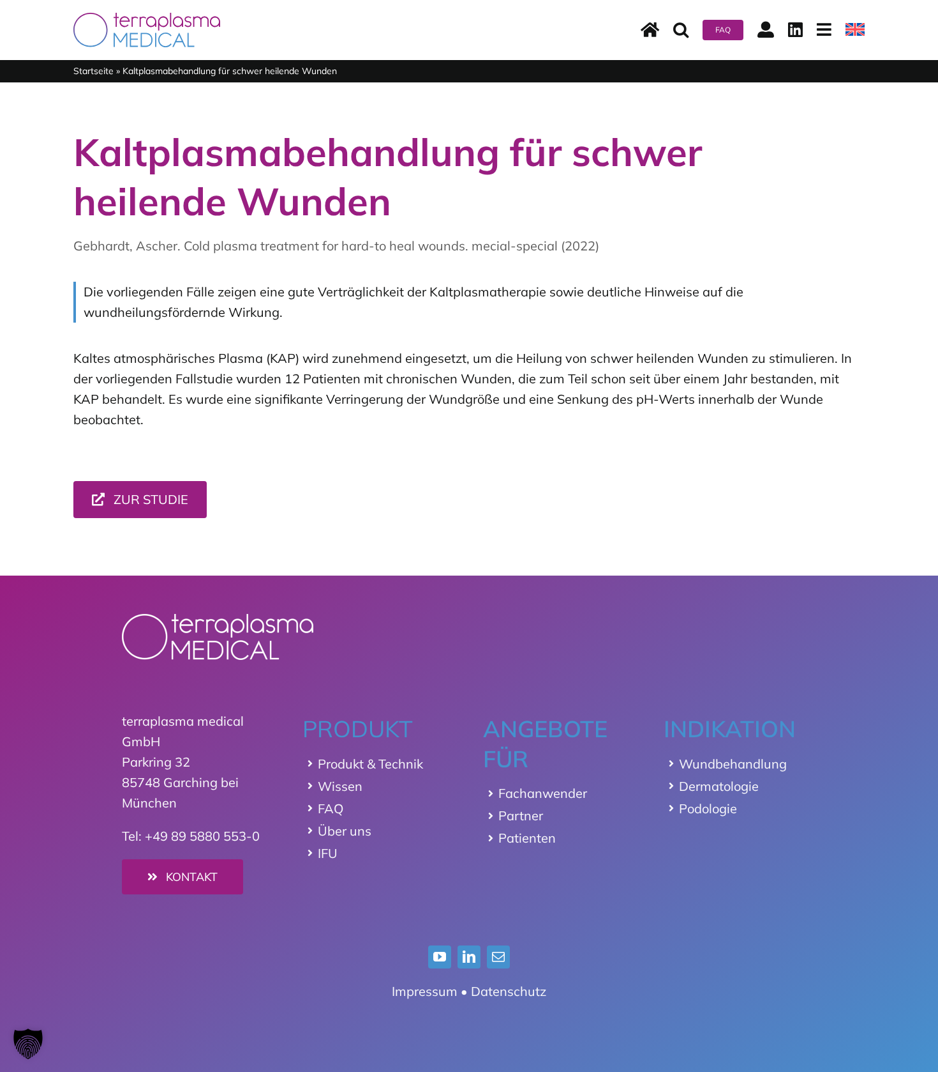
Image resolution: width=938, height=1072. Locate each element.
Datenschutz (508, 991)
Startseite (93, 71)
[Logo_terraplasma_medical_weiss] (217, 620)
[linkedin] (469, 957)
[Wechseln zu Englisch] (855, 30)
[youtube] (439, 957)
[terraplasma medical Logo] (146, 19)
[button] (681, 30)
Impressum (425, 991)
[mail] (498, 957)
